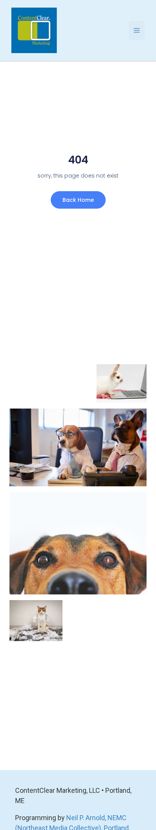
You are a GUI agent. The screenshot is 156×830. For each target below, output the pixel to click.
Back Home (78, 200)
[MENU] (137, 30)
